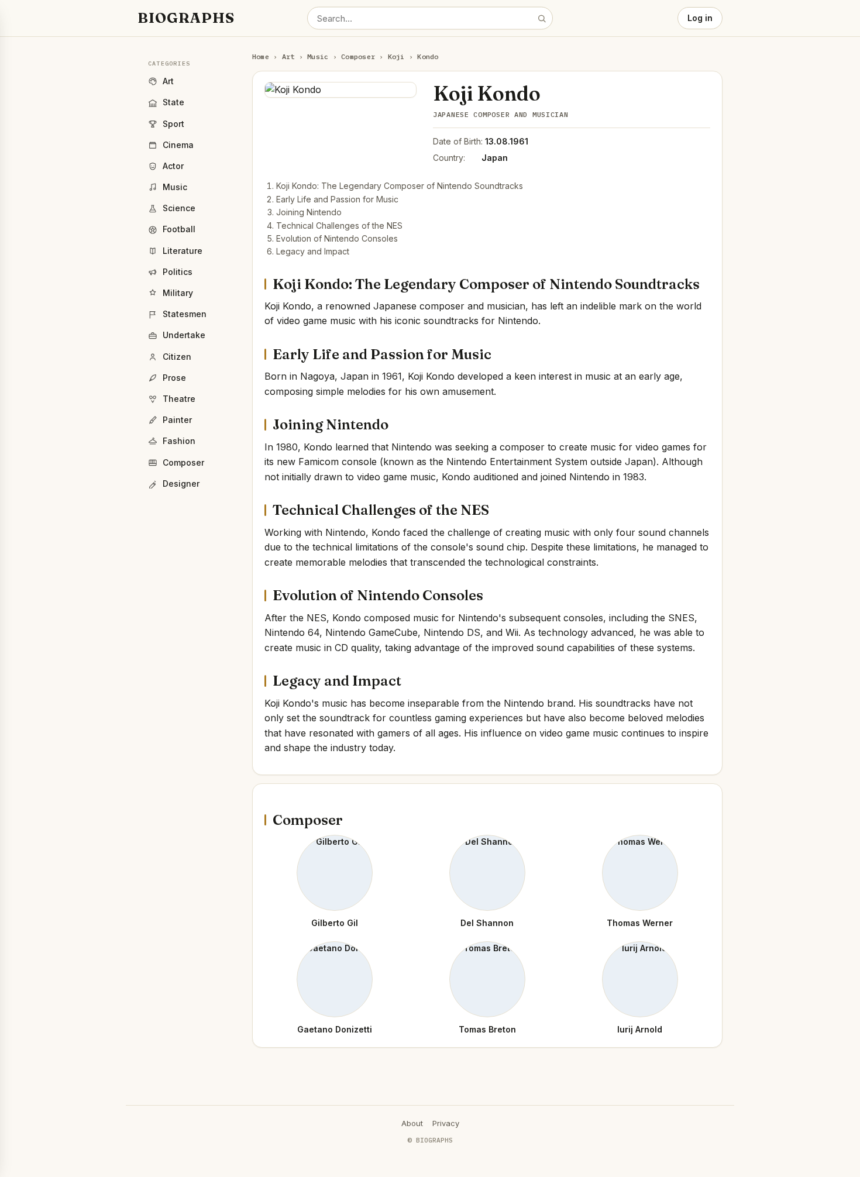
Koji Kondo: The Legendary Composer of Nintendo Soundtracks (399, 186)
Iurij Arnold (639, 1029)
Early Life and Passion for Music (337, 199)
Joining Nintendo (309, 212)
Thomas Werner (640, 923)
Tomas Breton (487, 1029)
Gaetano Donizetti (334, 1029)
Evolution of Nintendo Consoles (337, 238)
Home (260, 56)
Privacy (445, 1123)
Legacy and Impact (312, 251)
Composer (358, 56)
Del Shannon (487, 923)
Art (288, 56)
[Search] (542, 18)
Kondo (427, 56)
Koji (396, 56)
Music (317, 56)
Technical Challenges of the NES (339, 225)
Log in (700, 18)
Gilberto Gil (334, 923)
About (412, 1123)
